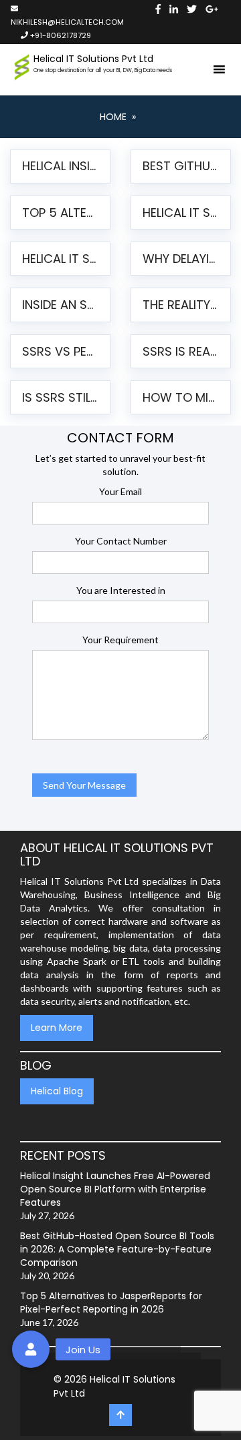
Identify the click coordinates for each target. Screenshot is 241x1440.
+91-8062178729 (59, 35)
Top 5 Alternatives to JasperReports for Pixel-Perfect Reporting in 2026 (61, 212)
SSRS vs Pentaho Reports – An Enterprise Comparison (61, 351)
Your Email (120, 491)
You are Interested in (120, 590)
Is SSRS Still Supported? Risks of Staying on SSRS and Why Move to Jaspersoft (61, 397)
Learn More (56, 1027)
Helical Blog (57, 1091)
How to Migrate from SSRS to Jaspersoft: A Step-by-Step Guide (181, 397)
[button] (31, 1349)
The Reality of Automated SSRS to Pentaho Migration (181, 304)
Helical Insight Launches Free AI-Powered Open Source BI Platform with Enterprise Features (61, 165)
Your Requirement (120, 639)
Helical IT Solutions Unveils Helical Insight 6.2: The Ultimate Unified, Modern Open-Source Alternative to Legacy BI (181, 212)
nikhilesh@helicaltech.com (65, 22)
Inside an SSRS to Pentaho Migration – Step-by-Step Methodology (61, 304)
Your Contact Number (121, 541)
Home (113, 116)
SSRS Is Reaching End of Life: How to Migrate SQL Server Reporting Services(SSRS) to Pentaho (181, 351)
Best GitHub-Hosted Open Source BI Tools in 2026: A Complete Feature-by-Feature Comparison (181, 165)
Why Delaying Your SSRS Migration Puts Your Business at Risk (181, 258)
